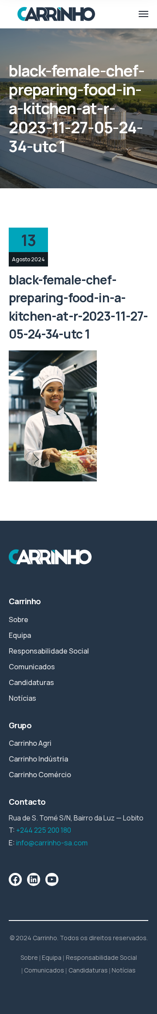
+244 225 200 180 (43, 830)
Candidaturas (31, 682)
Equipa (20, 635)
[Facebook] (15, 879)
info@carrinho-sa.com (52, 843)
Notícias (22, 698)
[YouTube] (51, 879)
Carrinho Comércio (40, 774)
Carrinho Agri (30, 743)
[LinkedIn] (33, 879)
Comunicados (32, 666)
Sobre (18, 619)
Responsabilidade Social (49, 651)
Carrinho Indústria (38, 759)
